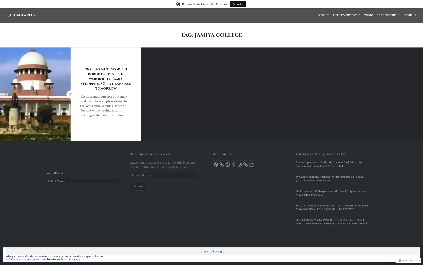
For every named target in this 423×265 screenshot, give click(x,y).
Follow (138, 186)
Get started (238, 4)
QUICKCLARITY (21, 15)
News (322, 15)
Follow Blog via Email (150, 154)
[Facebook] (215, 164)
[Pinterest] (233, 164)
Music (368, 15)
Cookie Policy (73, 259)
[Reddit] (227, 164)
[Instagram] (239, 164)
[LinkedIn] (251, 164)
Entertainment (345, 15)
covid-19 (410, 15)
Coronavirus (387, 15)
